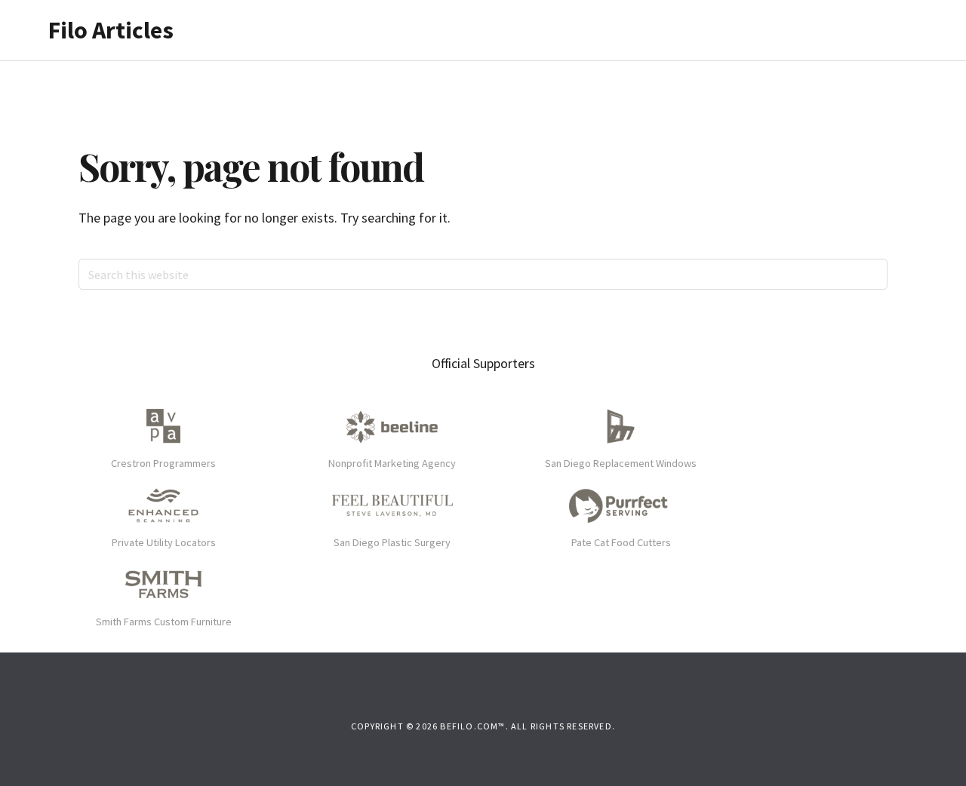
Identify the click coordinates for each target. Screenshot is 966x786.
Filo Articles (111, 30)
